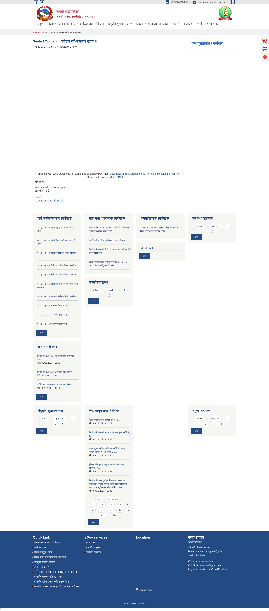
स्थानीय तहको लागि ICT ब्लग (48, 576)
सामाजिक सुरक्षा (93, 547)
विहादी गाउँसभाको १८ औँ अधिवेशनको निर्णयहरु (107, 240)
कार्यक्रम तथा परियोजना (92, 24)
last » (115, 515)
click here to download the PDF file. (160, 173)
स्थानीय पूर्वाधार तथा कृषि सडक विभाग (52, 581)
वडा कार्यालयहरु (67, 24)
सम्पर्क (199, 24)
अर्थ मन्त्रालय (40, 547)
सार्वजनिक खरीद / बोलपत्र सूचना (50, 187)
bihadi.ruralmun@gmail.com (207, 565)
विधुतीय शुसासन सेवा (118, 24)
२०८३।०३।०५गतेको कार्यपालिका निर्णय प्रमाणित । (57, 265)
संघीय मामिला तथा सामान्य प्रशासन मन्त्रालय (55, 571)
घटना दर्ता (90, 542)
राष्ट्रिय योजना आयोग (44, 562)
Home (36, 32)
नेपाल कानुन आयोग (43, 552)
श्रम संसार (212, 24)
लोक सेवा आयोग (42, 566)
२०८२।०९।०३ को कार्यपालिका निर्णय (52, 305)
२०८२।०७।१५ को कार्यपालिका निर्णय (52, 324)
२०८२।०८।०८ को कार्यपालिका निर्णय (52, 315)
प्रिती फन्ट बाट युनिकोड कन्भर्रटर (50, 557)
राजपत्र (188, 24)
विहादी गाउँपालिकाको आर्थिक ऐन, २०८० (104, 420)
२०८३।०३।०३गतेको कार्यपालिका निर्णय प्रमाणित (56, 274)
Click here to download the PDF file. (106, 177)
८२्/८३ (38, 196)
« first (96, 290)
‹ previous (111, 290)
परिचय (51, 24)
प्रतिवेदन (138, 24)
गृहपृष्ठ (40, 24)
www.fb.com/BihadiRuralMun (213, 569)
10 (120, 510)
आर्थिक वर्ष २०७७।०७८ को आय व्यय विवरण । (55, 372)
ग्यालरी (175, 24)
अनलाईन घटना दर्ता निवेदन (47, 542)
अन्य (41, 333)
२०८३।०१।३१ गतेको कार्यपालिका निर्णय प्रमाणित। (57, 296)
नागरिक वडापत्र (93, 552)
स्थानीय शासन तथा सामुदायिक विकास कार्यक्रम (56, 586)
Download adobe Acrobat (124, 173)
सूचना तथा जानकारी (158, 24)
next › (103, 515)
